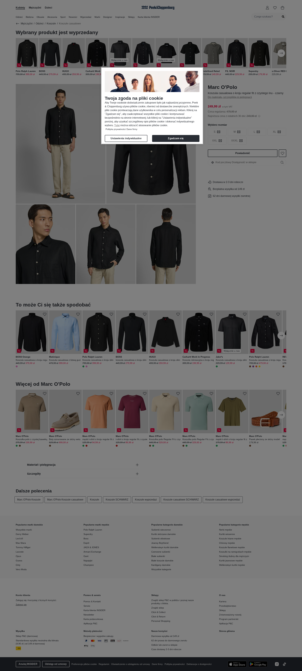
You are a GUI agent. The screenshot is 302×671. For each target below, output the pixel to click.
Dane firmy (131, 129)
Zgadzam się (176, 138)
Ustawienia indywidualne (126, 138)
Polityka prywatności (116, 129)
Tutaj (117, 125)
